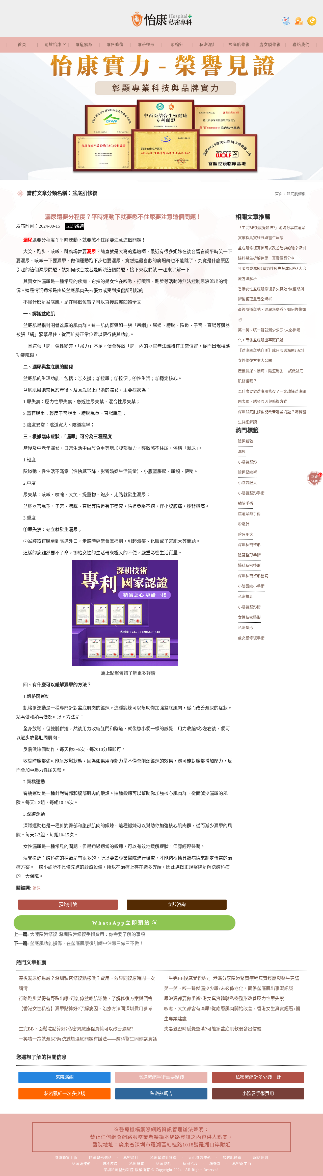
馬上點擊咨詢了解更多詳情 (128, 673)
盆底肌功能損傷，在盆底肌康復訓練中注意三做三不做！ (87, 943)
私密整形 (245, 628)
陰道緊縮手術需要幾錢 (161, 1077)
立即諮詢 (75, 226)
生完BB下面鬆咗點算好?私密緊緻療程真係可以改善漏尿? (76, 1028)
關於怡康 (53, 44)
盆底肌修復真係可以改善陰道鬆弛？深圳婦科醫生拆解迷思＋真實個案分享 (272, 253)
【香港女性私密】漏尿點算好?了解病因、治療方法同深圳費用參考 (85, 1008)
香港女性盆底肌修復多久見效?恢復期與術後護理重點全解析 (271, 294)
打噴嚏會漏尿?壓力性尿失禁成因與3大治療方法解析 (272, 274)
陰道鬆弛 (245, 441)
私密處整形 (81, 1164)
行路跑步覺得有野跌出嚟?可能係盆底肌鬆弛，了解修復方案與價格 (85, 998)
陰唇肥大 (245, 534)
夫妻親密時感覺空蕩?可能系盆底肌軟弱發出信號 (212, 1028)
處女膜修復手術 (251, 638)
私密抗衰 (245, 597)
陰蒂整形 (146, 44)
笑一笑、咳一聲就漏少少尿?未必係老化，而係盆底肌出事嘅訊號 (269, 335)
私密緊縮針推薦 (163, 1158)
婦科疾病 (110, 1164)
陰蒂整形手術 (249, 555)
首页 (279, 194)
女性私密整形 (249, 617)
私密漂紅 (208, 44)
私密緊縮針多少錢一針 (258, 1077)
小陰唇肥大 (247, 483)
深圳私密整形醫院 (253, 576)
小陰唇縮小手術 (251, 586)
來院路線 (65, 1077)
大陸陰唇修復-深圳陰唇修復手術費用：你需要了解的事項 (87, 934)
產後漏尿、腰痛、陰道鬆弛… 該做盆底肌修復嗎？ (270, 376)
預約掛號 (68, 904)
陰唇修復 (115, 44)
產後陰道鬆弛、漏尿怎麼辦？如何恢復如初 (272, 315)
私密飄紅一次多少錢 (64, 1093)
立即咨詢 (177, 904)
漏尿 (91, 251)
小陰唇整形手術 (251, 493)
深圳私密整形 (249, 545)
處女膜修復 (270, 44)
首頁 (22, 44)
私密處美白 (241, 1164)
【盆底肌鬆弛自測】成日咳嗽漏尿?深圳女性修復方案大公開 (271, 355)
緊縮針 (177, 44)
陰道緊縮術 (247, 472)
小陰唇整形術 (249, 607)
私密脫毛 (163, 1164)
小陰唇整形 (247, 462)
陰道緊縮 (84, 44)
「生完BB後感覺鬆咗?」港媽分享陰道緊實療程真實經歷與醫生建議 (271, 233)
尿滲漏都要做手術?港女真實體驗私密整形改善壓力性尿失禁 (224, 998)
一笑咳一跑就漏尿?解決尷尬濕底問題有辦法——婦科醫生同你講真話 (88, 1039)
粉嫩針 (243, 524)
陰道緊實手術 (66, 1158)
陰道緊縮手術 (249, 514)
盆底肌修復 (239, 44)
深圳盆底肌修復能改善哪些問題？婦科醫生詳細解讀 (272, 417)
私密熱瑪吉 (161, 1093)
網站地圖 (260, 1158)
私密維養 (136, 1164)
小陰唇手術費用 (258, 1093)
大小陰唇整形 (199, 1158)
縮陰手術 (245, 503)
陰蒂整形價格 (100, 1158)
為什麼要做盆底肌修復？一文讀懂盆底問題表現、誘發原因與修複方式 (272, 396)
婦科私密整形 (249, 565)
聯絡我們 (301, 44)
